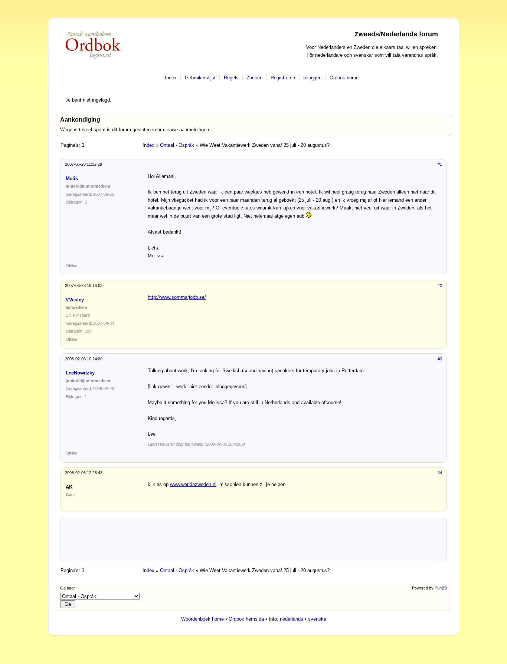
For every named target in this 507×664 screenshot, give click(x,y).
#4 (440, 472)
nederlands (291, 619)
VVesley (75, 300)
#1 (440, 164)
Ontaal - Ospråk (177, 145)
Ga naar (67, 588)
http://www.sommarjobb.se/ (177, 297)
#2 (440, 285)
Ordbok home (344, 77)
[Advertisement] (253, 541)
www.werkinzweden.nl (193, 484)
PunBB (441, 588)
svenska (317, 619)
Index (171, 77)
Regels (231, 77)
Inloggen (312, 77)
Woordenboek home (202, 619)
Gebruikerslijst (200, 77)
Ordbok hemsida (246, 619)
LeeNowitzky (80, 373)
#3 (440, 359)
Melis (72, 178)
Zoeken (254, 77)
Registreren (283, 77)
